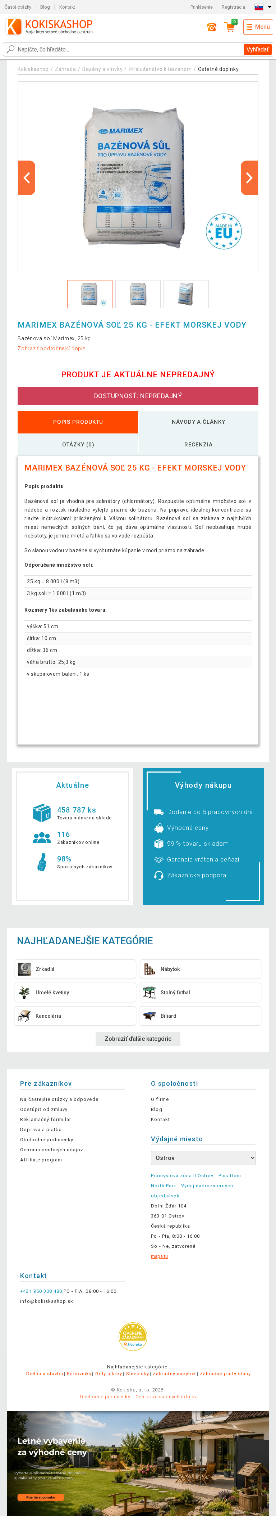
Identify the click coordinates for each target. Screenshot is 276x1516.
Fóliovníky (79, 1373)
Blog (45, 7)
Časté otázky (18, 7)
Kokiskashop (33, 69)
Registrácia (233, 7)
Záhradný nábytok (174, 1373)
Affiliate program (41, 1159)
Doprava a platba (41, 1129)
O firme (160, 1099)
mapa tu (159, 1256)
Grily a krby (108, 1373)
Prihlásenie (201, 7)
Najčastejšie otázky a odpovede (59, 1099)
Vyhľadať (258, 49)
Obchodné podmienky (46, 1139)
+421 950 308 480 (41, 1291)
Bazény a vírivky (102, 69)
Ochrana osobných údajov (51, 1149)
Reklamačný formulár (45, 1119)
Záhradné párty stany (225, 1373)
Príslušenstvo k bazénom (160, 69)
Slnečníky (137, 1373)
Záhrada (65, 69)
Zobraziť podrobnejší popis (52, 348)
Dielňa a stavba (45, 1373)
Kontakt (67, 7)
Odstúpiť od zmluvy (44, 1109)
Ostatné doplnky (218, 69)
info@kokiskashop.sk (46, 1301)
